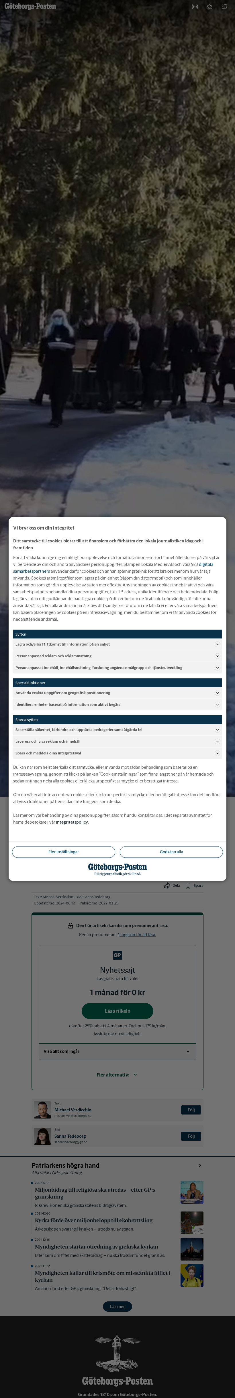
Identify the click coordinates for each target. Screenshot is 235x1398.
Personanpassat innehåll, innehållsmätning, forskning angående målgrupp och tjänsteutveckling (98, 667)
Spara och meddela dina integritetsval (48, 752)
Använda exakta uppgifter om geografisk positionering (62, 692)
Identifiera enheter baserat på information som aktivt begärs (67, 704)
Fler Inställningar (63, 851)
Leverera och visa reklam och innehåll (48, 741)
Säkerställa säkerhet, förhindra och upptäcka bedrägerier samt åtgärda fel (78, 729)
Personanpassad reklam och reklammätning (53, 655)
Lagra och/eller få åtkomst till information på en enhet (62, 644)
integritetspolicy (72, 822)
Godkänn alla (171, 851)
